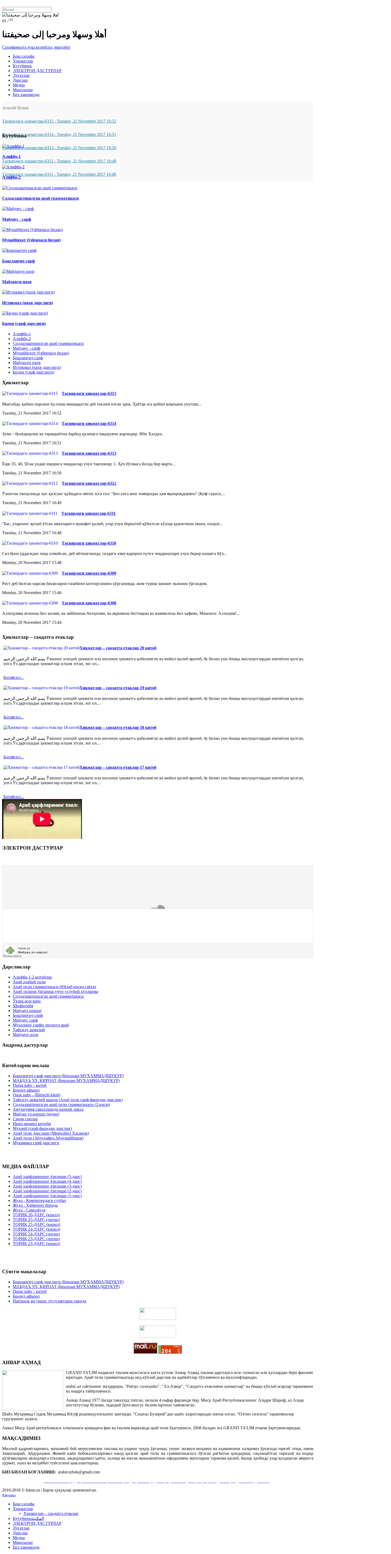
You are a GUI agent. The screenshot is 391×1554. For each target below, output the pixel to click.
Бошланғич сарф (28, 358)
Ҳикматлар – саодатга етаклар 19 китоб (118, 688)
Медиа (19, 85)
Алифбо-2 (22, 338)
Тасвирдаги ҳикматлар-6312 (89, 483)
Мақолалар (23, 89)
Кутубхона (22, 66)
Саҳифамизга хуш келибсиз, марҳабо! (36, 47)
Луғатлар (21, 75)
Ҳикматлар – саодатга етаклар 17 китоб (118, 767)
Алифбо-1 (22, 334)
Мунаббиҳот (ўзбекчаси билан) (41, 353)
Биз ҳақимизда (26, 94)
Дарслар (20, 80)
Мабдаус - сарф (26, 348)
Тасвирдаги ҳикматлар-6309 (89, 573)
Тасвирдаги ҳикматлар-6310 (89, 543)
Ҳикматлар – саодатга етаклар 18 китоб (118, 727)
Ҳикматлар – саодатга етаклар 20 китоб (118, 648)
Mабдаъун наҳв (27, 362)
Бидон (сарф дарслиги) (33, 372)
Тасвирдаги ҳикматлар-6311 (88, 513)
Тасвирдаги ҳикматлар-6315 (89, 393)
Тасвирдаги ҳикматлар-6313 (89, 453)
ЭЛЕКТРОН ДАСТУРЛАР (37, 70)
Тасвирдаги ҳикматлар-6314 (89, 423)
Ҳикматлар (23, 61)
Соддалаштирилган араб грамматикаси (48, 343)
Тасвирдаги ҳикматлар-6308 (89, 603)
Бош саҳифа (23, 56)
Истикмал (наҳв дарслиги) (37, 367)
